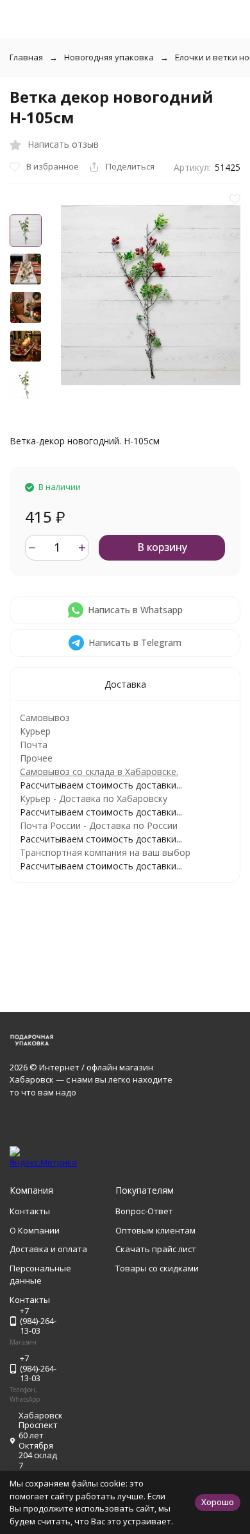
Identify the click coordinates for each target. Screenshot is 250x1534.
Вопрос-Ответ (144, 1211)
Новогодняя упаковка (109, 57)
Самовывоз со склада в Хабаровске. (99, 771)
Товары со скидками (157, 1268)
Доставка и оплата (48, 1249)
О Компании (35, 1230)
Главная (26, 57)
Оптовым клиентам (155, 1230)
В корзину (162, 547)
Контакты (30, 1211)
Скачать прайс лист (155, 1249)
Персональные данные (40, 1274)
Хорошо (217, 1502)
